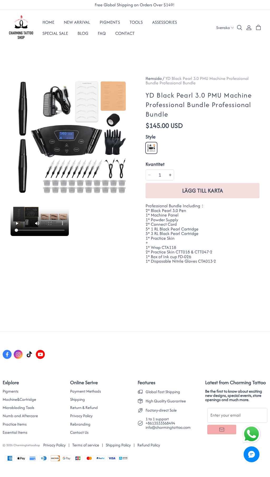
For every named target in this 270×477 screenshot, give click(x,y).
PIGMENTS (110, 22)
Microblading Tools (18, 408)
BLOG (83, 33)
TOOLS (136, 22)
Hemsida (154, 78)
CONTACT (125, 33)
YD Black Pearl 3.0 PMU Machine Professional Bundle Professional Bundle (197, 80)
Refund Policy (148, 444)
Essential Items (15, 432)
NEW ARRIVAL (77, 22)
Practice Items (15, 424)
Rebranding (80, 424)
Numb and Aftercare (20, 416)
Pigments (10, 391)
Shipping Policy (118, 444)
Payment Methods (85, 391)
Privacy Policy (81, 416)
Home (48, 22)
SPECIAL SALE (55, 33)
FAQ (102, 33)
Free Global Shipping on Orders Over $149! (135, 5)
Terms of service (85, 444)
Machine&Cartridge (19, 399)
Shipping (77, 399)
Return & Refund (84, 408)
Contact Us (79, 432)
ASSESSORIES (164, 22)
